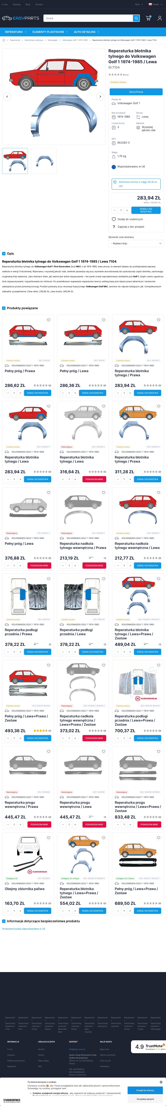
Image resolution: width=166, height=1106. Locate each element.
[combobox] (136, 243)
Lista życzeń (105, 1061)
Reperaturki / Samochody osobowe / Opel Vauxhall (90, 1024)
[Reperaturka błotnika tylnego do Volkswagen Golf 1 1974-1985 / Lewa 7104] (15, 161)
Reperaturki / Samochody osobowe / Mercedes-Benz (63, 1024)
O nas (5, 4)
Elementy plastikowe (48, 31)
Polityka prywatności (16, 1061)
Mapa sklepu (43, 1061)
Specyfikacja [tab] (136, 91)
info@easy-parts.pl (77, 1049)
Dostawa (11, 1055)
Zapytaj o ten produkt (131, 226)
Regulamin (11, 1066)
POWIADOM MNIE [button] (94, 479)
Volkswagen (53, 40)
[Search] (136, 18)
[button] (115, 210)
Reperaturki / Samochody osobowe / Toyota (142, 1023)
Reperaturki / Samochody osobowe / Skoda (129, 1023)
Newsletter (104, 1066)
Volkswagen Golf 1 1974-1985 (75, 40)
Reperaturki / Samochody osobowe (116, 1021)
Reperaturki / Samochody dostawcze (103, 1021)
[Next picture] (100, 96)
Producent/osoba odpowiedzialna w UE (23, 928)
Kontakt (39, 4)
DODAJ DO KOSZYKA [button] (146, 210)
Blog (28, 4)
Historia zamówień (107, 1055)
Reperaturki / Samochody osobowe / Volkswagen (156, 1023)
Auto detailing (84, 31)
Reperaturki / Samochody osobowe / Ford (23, 1023)
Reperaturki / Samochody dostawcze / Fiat (10, 1023)
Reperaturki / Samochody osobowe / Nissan (76, 1023)
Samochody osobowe (34, 40)
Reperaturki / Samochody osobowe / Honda (37, 1023)
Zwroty (41, 1055)
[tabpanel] (136, 137)
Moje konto (104, 1049)
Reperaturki (14, 31)
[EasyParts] (20, 18)
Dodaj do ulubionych (130, 219)
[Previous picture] (7, 96)
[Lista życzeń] (48, 320)
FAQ (40, 1066)
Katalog (16, 4)
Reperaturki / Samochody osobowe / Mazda (50, 1023)
